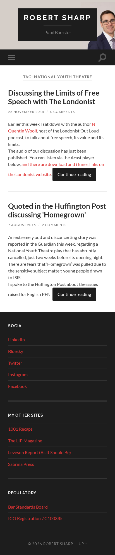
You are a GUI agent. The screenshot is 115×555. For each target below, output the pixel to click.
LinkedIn (16, 339)
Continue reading (74, 174)
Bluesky (15, 351)
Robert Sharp (57, 17)
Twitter (15, 363)
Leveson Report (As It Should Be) (39, 452)
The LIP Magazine (25, 440)
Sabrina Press (21, 464)
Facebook (17, 386)
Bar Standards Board (28, 506)
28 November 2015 (26, 112)
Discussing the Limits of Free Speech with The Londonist (53, 97)
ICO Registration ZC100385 (35, 518)
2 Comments (54, 225)
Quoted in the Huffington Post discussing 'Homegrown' (57, 210)
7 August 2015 (22, 225)
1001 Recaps (20, 428)
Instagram (18, 374)
